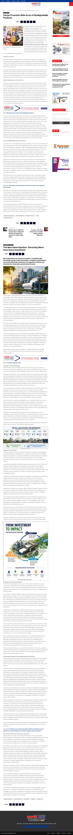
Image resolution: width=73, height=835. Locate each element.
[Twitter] (30, 826)
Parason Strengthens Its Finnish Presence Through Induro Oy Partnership (60, 75)
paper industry (27, 799)
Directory (3, 1)
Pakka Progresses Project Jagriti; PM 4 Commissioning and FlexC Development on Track (61, 86)
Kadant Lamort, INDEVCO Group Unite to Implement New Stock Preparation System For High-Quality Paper (16, 233)
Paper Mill (33, 799)
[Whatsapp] (47, 826)
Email (53, 117)
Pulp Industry (40, 799)
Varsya (37, 215)
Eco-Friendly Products (29, 215)
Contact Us (53, 833)
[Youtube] (38, 826)
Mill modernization (18, 799)
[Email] (42, 826)
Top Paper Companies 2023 (14, 362)
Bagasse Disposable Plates (9, 215)
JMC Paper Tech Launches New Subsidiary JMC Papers (20, 113)
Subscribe (63, 833)
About (48, 833)
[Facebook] (25, 826)
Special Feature (6, 12)
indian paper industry (8, 799)
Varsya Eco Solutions (8, 217)
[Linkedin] (34, 826)
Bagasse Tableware (20, 215)
